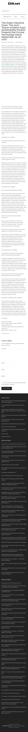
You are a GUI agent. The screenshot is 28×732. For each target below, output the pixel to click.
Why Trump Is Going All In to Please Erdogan (10, 693)
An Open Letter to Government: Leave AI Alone (10, 699)
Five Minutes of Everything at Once (8, 472)
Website (3, 376)
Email (3, 369)
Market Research (21, 725)
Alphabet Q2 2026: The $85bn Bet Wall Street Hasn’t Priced (13, 423)
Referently (11, 727)
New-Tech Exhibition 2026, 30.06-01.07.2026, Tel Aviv (12, 475)
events (7, 333)
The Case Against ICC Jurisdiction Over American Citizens (13, 690)
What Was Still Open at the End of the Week (10, 464)
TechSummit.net (4, 433)
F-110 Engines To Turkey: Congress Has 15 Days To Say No (13, 696)
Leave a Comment (19, 42)
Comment (4, 348)
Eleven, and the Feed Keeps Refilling (8, 426)
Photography (16, 727)
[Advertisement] (14, 90)
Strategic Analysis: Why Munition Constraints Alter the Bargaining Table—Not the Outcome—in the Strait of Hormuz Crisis (13, 411)
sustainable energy (9, 64)
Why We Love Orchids (5, 436)
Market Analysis (14, 725)
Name (3, 363)
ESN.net (14, 3)
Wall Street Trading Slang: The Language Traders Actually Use (13, 542)
